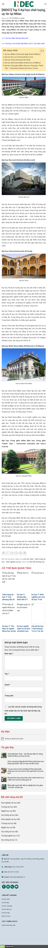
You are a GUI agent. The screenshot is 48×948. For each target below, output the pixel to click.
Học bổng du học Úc (9, 840)
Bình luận (9, 654)
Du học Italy (6, 913)
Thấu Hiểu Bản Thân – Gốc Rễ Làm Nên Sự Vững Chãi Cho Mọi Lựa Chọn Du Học (25, 755)
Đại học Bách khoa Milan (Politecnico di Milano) (23, 63)
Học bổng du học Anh (9, 815)
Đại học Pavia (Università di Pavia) (17, 60)
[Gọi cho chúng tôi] (12, 887)
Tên (7, 674)
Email (7, 685)
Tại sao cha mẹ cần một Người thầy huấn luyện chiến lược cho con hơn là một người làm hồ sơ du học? (25, 771)
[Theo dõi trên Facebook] (4, 887)
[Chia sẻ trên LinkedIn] (25, 553)
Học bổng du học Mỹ (9, 831)
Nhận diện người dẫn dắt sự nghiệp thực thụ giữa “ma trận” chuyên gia (25, 786)
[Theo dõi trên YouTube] (16, 887)
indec (23, 18)
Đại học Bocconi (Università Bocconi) (19, 57)
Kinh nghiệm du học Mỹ (10, 819)
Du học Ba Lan (6, 909)
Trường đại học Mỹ (8, 823)
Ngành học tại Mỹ (8, 827)
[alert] (23, 738)
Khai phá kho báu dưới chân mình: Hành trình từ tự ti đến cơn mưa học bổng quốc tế (26, 779)
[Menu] (3, 4)
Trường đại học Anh (9, 807)
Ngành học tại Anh (8, 811)
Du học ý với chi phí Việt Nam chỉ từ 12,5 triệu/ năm (25, 44)
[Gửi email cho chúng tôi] (8, 887)
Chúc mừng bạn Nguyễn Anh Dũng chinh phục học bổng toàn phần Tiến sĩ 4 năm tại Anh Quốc (26, 762)
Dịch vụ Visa (6, 916)
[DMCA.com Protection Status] (7, 946)
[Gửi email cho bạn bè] (16, 553)
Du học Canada (7, 906)
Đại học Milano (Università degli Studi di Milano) (22, 54)
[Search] (45, 4)
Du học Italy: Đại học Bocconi (17, 38)
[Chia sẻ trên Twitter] (12, 553)
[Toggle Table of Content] (40, 51)
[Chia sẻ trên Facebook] (8, 553)
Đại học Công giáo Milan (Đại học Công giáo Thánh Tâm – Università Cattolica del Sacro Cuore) (24, 67)
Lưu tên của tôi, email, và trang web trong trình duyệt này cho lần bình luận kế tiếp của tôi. (23, 710)
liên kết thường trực (37, 562)
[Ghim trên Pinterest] (20, 553)
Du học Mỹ (5, 902)
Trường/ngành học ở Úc (10, 836)
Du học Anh (6, 899)
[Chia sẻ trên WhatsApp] (4, 553)
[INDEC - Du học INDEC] (24, 4)
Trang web (9, 696)
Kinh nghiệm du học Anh (10, 803)
